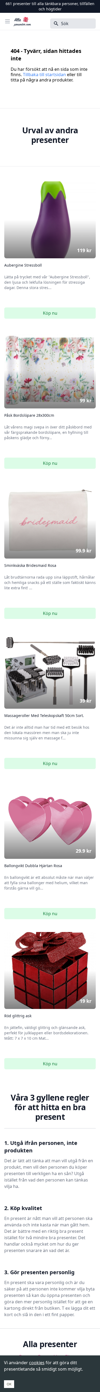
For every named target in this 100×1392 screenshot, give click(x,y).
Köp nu (50, 313)
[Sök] (54, 23)
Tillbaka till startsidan (44, 74)
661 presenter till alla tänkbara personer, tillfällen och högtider (50, 6)
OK (9, 1384)
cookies (37, 1363)
